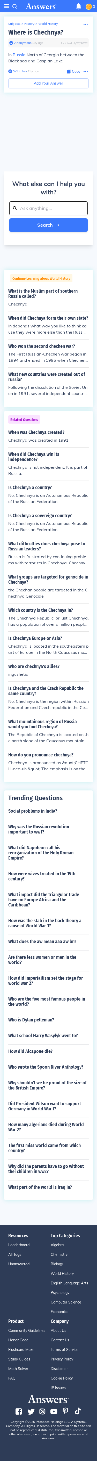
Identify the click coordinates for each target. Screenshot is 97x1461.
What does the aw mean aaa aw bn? (42, 941)
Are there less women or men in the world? (42, 959)
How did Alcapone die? (30, 1051)
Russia (19, 54)
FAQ (12, 1378)
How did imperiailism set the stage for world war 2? (45, 980)
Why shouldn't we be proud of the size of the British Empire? (47, 1085)
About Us (58, 1330)
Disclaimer (59, 1368)
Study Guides (19, 1359)
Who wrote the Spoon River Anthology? (45, 1067)
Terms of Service (64, 1349)
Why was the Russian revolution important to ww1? (38, 829)
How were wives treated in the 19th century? (41, 876)
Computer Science (66, 1302)
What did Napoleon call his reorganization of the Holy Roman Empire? (40, 853)
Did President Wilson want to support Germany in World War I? (44, 1106)
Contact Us (60, 1340)
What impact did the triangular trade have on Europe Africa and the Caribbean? (43, 900)
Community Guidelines (26, 1330)
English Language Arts (69, 1283)
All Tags (14, 1254)
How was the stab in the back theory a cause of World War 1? (44, 923)
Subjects (14, 24)
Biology (57, 1264)
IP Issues (58, 1387)
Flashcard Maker (22, 1349)
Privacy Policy (62, 1359)
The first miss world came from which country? (44, 1148)
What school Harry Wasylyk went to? (43, 1035)
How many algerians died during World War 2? (46, 1127)
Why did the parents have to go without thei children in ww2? (46, 1168)
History (29, 24)
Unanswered (18, 1264)
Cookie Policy (62, 1378)
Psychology (60, 1292)
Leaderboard (18, 1245)
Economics (59, 1311)
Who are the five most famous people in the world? (46, 1001)
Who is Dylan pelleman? (31, 1020)
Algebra (57, 1245)
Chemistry (59, 1254)
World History (48, 24)
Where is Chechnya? (35, 32)
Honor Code (18, 1340)
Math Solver (18, 1368)
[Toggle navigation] (6, 6)
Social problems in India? (32, 811)
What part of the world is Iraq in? (40, 1187)
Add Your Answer (48, 83)
